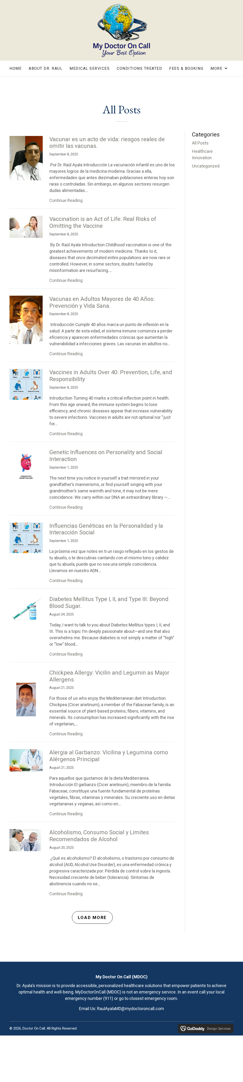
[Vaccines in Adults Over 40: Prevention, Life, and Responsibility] (26, 384)
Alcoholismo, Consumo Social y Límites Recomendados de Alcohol (99, 836)
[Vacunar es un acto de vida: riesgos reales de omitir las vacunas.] (26, 157)
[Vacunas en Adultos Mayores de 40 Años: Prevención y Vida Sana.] (26, 319)
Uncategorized (206, 165)
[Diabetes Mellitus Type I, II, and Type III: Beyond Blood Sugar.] (26, 608)
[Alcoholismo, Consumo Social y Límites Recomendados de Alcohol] (26, 839)
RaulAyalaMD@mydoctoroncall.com (130, 1008)
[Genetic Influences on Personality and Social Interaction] (26, 465)
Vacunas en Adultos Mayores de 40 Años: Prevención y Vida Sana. (102, 302)
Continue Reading (66, 200)
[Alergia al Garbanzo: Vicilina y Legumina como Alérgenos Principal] (26, 760)
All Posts (200, 142)
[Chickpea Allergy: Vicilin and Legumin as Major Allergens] (26, 697)
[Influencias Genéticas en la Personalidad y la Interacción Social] (26, 537)
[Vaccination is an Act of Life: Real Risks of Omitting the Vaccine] (26, 226)
